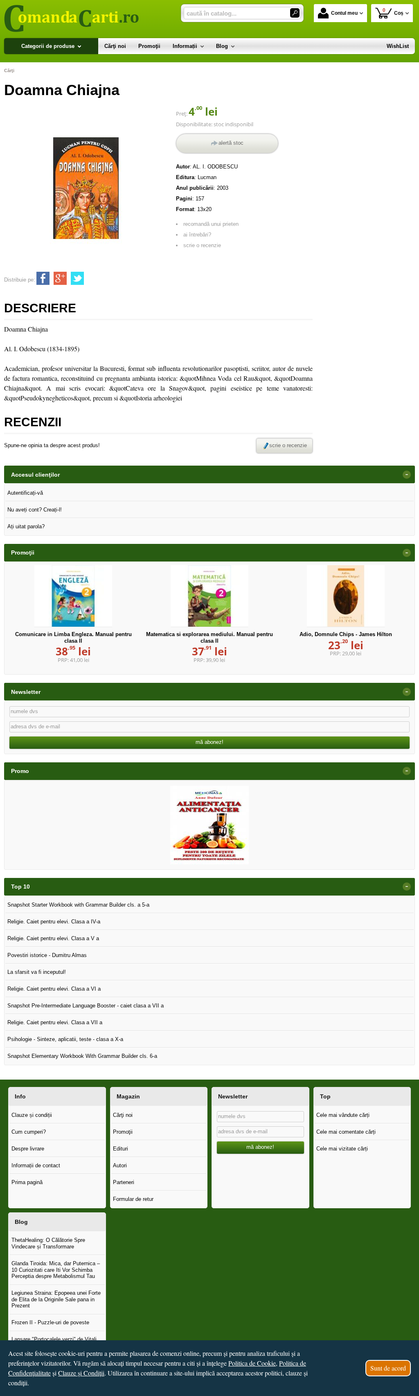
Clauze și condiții (31, 1115)
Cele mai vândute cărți (342, 1115)
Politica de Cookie (252, 1363)
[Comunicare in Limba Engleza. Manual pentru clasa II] (73, 596)
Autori (120, 1165)
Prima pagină (27, 1182)
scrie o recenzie (202, 245)
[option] (209, 825)
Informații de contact (35, 1165)
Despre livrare (27, 1149)
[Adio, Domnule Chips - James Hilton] (346, 596)
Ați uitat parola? (26, 526)
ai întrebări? (197, 235)
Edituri (120, 1149)
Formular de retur (133, 1199)
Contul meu (344, 13)
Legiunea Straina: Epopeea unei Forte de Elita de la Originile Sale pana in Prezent (56, 1299)
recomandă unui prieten (211, 224)
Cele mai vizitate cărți (342, 1149)
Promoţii (123, 1132)
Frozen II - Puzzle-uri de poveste (50, 1322)
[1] (295, 13)
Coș (393, 11)
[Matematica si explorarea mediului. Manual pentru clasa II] (209, 596)
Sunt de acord (388, 1368)
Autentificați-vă (25, 493)
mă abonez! (209, 742)
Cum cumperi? (28, 1132)
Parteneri (123, 1182)
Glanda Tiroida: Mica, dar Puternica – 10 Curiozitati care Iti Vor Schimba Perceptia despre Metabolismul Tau (55, 1269)
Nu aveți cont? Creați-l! (34, 510)
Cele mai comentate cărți (346, 1132)
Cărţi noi (123, 1115)
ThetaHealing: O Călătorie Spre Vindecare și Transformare (48, 1243)
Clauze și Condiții (81, 1373)
